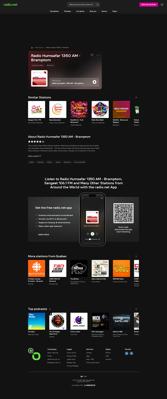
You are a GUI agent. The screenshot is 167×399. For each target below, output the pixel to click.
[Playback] (94, 82)
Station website (33, 156)
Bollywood (50, 65)
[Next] (136, 96)
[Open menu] (162, 4)
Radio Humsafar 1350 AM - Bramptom (68, 83)
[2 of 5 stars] (32, 141)
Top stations (54, 11)
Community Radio (37, 65)
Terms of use (71, 353)
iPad (107, 356)
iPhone (108, 353)
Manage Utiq (71, 362)
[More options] (97, 55)
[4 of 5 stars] (37, 141)
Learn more (43, 234)
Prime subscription (93, 362)
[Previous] (129, 96)
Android (108, 359)
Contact (89, 353)
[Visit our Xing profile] (131, 353)
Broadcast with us (53, 362)
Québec (49, 162)
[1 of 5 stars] (29, 141)
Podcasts (67, 11)
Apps (88, 356)
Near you (93, 11)
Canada (58, 162)
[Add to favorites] (92, 55)
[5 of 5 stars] (40, 141)
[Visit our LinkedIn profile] (127, 353)
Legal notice (71, 359)
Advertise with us (53, 359)
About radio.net (52, 353)
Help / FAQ (90, 359)
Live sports (80, 11)
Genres (104, 11)
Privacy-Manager (73, 366)
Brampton (40, 162)
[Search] (97, 4)
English (31, 162)
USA (85, 376)
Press (49, 356)
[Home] (32, 47)
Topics (114, 11)
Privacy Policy (71, 356)
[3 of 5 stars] (34, 141)
